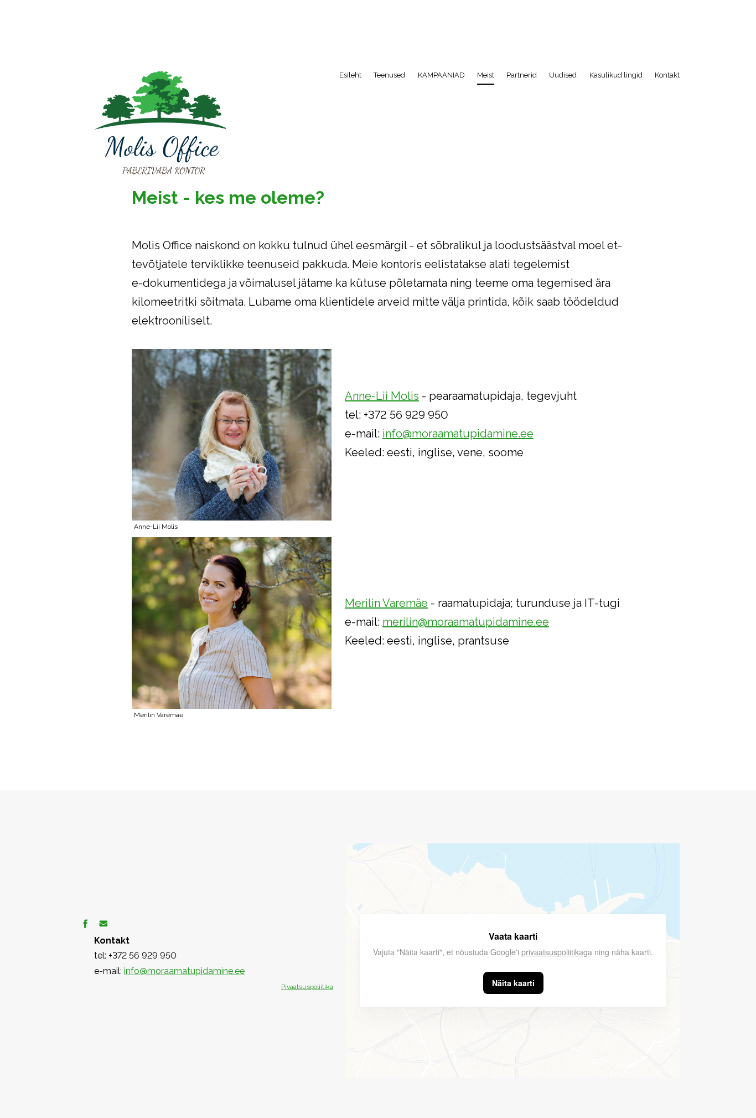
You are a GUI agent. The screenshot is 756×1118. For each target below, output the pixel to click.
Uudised (563, 75)
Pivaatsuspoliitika (307, 987)
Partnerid (521, 75)
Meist (485, 75)
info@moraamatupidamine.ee (458, 433)
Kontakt (667, 75)
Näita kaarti (513, 982)
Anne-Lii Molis (382, 396)
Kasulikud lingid (616, 75)
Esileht (350, 75)
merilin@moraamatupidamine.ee (465, 621)
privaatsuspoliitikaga (556, 951)
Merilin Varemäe (386, 603)
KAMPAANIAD (441, 75)
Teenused (389, 75)
